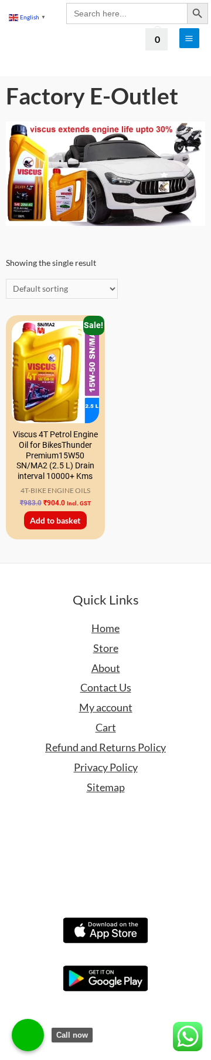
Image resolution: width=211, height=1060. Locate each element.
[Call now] (28, 1035)
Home (105, 628)
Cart (106, 727)
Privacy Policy (106, 767)
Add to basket (55, 520)
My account (105, 707)
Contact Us (105, 687)
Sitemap (106, 787)
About (105, 667)
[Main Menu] (189, 38)
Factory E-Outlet (92, 95)
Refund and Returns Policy (105, 747)
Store (105, 648)
